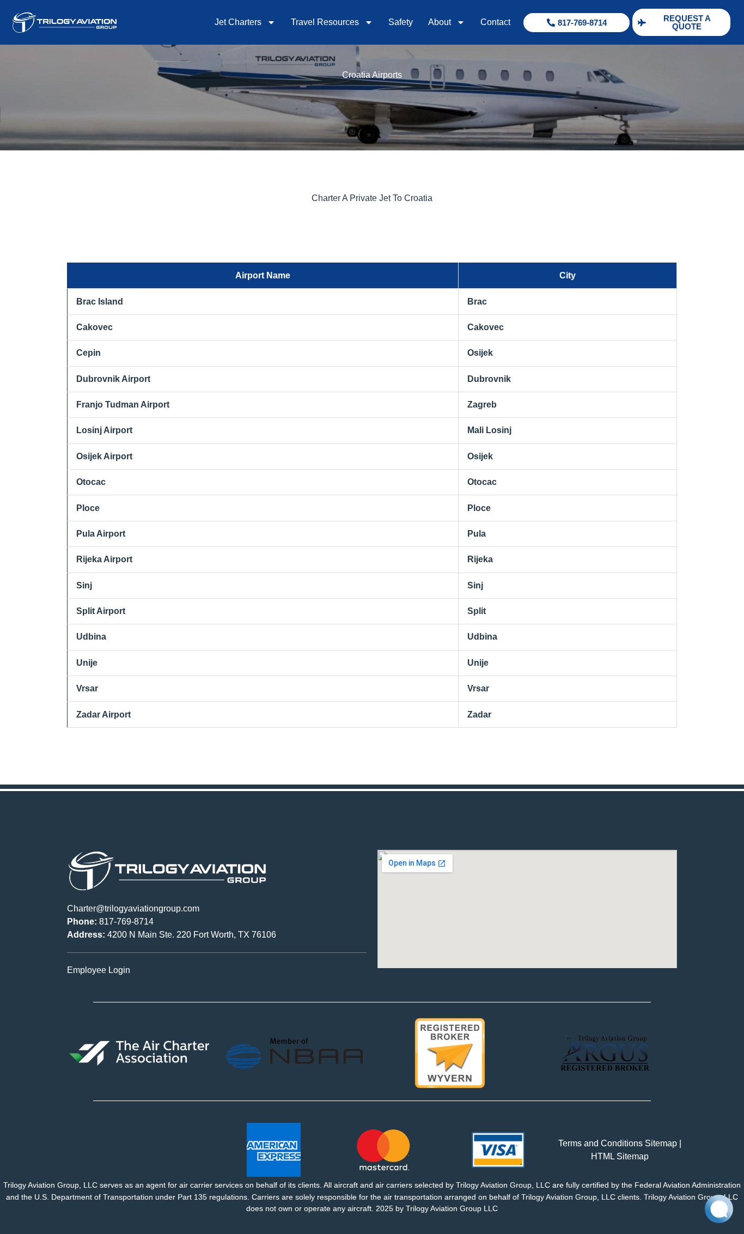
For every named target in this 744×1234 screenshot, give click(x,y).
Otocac (91, 482)
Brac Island (99, 301)
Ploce (88, 508)
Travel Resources (325, 22)
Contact (495, 22)
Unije (86, 662)
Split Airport (100, 611)
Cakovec (94, 327)
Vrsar (87, 688)
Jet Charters (238, 22)
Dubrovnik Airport (113, 379)
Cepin (88, 352)
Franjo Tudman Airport (122, 404)
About (439, 22)
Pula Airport (100, 533)
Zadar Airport (103, 714)
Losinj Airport (104, 430)
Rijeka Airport (104, 559)
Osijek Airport (104, 456)
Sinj (84, 585)
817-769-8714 (110, 921)
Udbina (91, 636)
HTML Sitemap (620, 1156)
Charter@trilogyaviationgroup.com (133, 908)
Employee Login (98, 970)
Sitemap (661, 1143)
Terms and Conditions (600, 1143)
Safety (400, 22)
